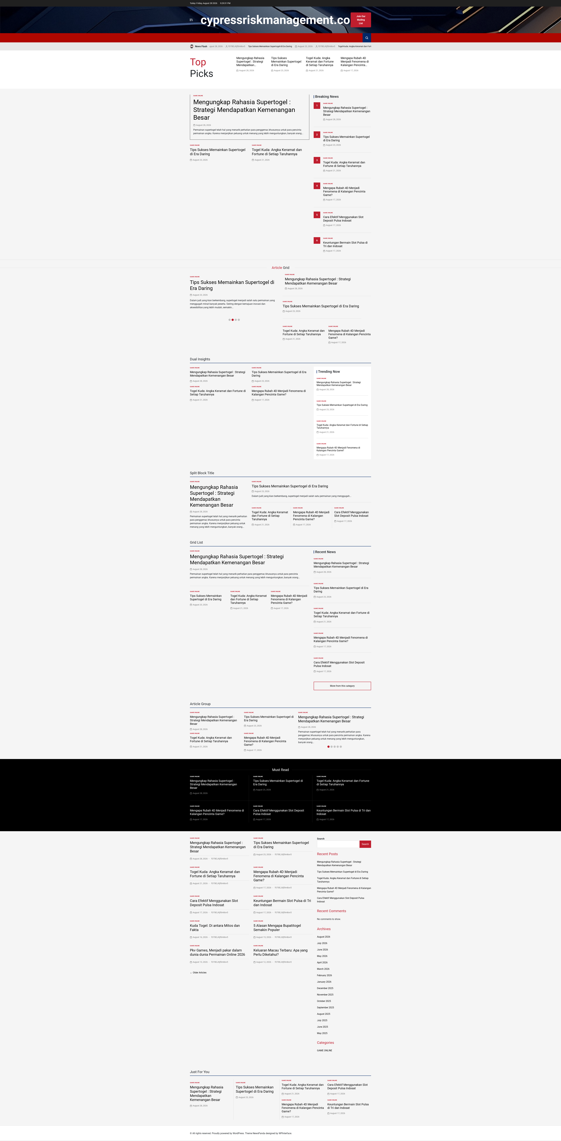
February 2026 (324, 975)
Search (320, 838)
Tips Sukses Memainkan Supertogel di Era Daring (219, 46)
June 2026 (322, 949)
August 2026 (323, 936)
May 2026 (322, 956)
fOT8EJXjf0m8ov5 (275, 46)
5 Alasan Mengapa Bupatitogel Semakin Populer (277, 928)
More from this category (342, 685)
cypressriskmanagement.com (280, 20)
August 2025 (323, 1014)
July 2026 (322, 943)
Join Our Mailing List (360, 20)
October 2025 (324, 1001)
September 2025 (325, 1007)
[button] (370, 64)
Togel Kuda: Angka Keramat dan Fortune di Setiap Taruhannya (315, 46)
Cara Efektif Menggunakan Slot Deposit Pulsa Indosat (343, 218)
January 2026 (324, 981)
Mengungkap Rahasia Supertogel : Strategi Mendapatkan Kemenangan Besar (250, 63)
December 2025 (325, 988)
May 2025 (322, 1033)
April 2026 (322, 962)
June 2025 (322, 1026)
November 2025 (325, 994)
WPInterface (285, 1133)
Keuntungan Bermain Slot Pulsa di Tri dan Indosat (348, 1106)
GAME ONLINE (198, 95)
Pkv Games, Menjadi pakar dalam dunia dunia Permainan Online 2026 (217, 952)
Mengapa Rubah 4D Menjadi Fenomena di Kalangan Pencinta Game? (355, 63)
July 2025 (322, 1020)
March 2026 (323, 969)
